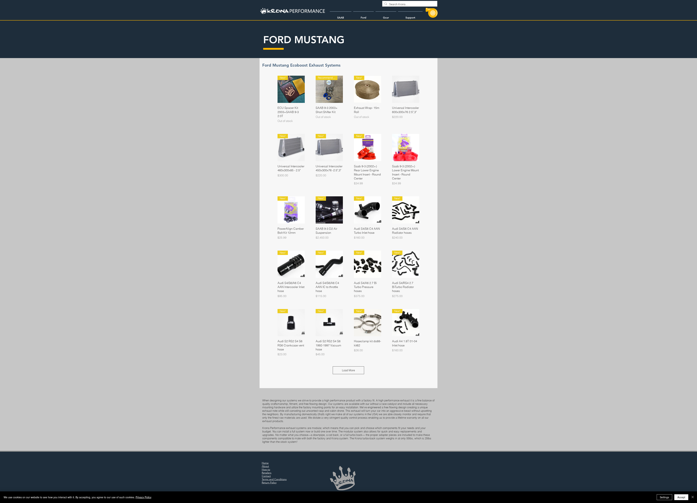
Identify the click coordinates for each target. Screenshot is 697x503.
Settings (664, 497)
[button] (340, 16)
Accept (681, 497)
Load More (348, 370)
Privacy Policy (143, 497)
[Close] (692, 497)
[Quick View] (405, 89)
